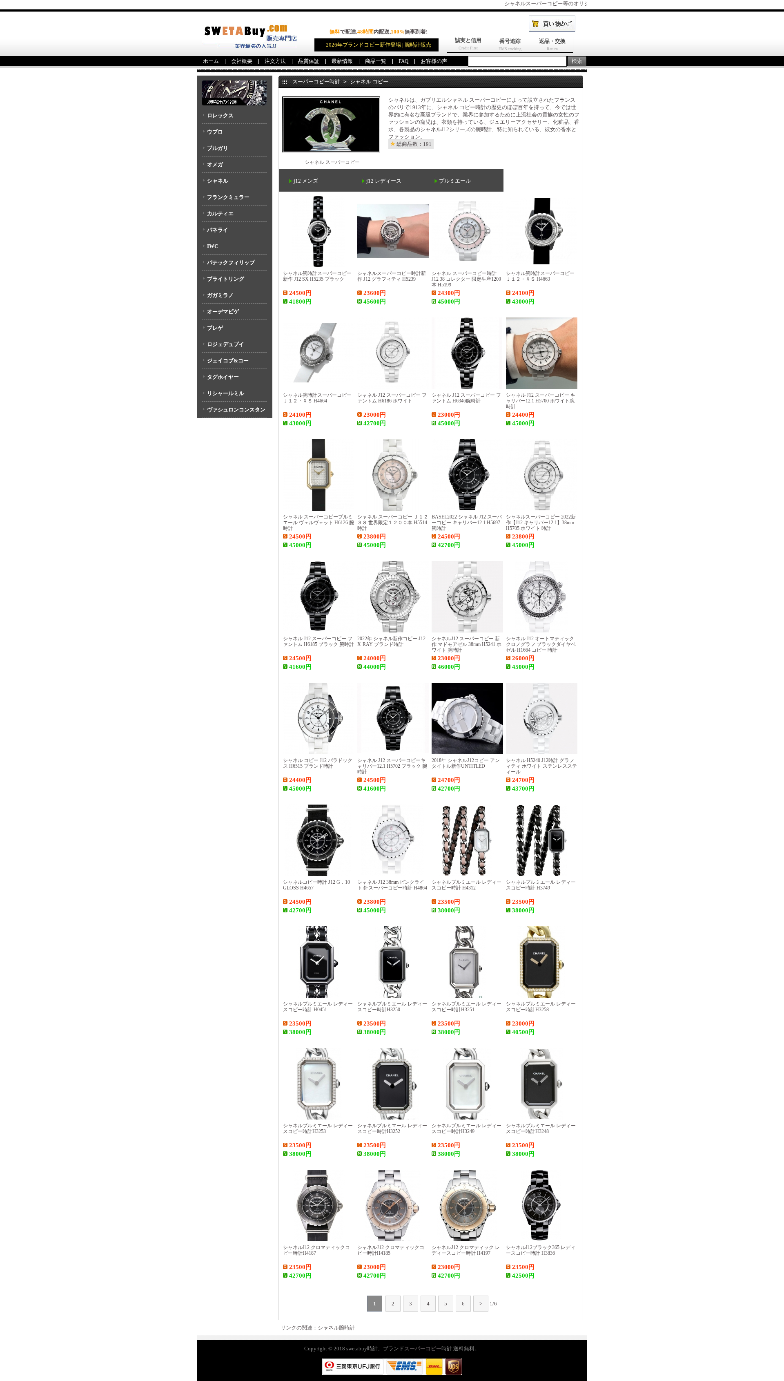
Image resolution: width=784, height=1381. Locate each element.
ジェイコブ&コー (228, 361)
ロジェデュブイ (225, 344)
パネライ (217, 230)
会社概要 (241, 61)
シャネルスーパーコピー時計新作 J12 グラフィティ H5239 (391, 276)
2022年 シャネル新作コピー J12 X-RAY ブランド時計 (391, 641)
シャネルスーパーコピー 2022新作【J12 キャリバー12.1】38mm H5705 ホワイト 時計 (541, 522)
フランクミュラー (228, 197)
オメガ (215, 164)
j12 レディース (383, 181)
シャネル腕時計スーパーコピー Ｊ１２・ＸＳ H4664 (317, 398)
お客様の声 (434, 61)
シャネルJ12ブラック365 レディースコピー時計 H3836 (540, 1250)
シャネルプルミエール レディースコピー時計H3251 (466, 1006)
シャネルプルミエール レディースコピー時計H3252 (392, 1128)
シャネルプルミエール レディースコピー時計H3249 (466, 1128)
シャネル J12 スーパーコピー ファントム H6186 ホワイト (392, 398)
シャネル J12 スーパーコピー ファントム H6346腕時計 (466, 398)
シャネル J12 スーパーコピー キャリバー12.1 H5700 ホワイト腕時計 (540, 400)
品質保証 (308, 61)
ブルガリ (217, 148)
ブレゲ (215, 328)
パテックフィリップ (231, 262)
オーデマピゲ (223, 311)
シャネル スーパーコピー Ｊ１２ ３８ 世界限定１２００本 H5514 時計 (392, 522)
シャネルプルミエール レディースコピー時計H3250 (392, 1006)
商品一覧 (375, 61)
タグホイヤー (223, 377)
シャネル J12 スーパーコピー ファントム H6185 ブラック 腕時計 (318, 641)
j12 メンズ (306, 181)
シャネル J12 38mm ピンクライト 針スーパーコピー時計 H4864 (392, 885)
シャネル (217, 181)
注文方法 (275, 61)
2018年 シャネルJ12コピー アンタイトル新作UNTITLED (466, 763)
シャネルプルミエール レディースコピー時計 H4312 (466, 885)
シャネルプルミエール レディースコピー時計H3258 (541, 1006)
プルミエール (455, 181)
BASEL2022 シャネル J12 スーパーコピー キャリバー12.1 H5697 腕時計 (467, 522)
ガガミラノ (220, 295)
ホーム (211, 61)
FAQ (403, 61)
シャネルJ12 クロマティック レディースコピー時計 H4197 (466, 1250)
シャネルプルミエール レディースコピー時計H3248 (541, 1128)
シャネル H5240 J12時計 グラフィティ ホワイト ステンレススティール (541, 766)
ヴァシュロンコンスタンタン (233, 412)
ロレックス (220, 115)
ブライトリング (225, 279)
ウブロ (215, 132)
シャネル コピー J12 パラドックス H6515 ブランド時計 (317, 763)
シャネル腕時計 (336, 1328)
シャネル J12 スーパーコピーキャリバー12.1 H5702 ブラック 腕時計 (392, 766)
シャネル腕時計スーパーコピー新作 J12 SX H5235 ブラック (317, 276)
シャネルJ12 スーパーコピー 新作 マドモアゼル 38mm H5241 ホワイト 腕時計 (466, 644)
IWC (212, 246)
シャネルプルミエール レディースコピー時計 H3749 (541, 885)
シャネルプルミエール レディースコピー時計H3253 (318, 1128)
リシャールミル (225, 393)
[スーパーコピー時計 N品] (249, 46)
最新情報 (342, 61)
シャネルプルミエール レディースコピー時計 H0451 (318, 1006)
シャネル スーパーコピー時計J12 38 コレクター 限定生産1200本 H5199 (466, 279)
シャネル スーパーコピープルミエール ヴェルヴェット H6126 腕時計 (318, 522)
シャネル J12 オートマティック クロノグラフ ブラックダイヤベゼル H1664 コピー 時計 (541, 644)
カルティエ (220, 213)
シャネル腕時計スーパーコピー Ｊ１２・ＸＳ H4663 (540, 276)
